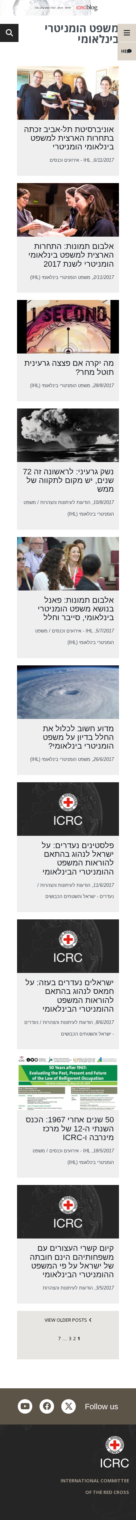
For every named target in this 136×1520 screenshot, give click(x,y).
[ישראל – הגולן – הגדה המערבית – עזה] (68, 8)
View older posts (66, 1320)
